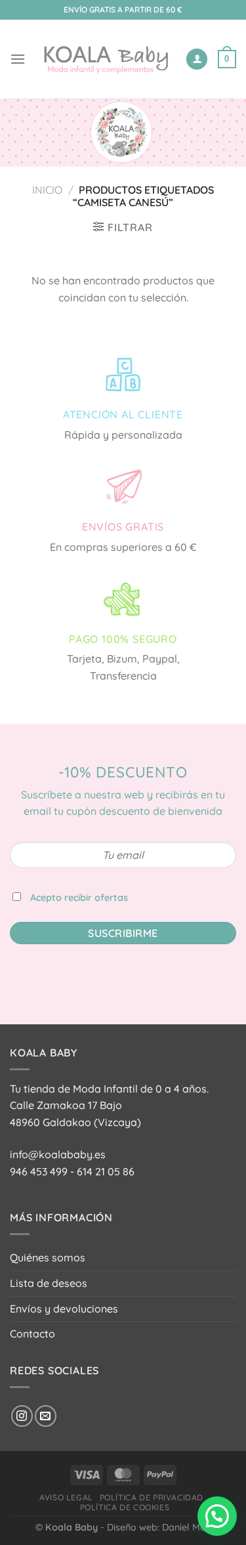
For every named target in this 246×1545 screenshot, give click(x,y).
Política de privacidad (151, 1497)
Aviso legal (66, 1497)
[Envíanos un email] (45, 1416)
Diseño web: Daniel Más (159, 1527)
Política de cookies (125, 1507)
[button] (217, 1516)
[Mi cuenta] (196, 59)
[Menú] (18, 59)
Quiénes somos (47, 1257)
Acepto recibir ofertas (79, 897)
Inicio (47, 189)
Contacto (32, 1333)
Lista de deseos (48, 1283)
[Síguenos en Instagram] (22, 1416)
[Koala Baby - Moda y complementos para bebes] (105, 59)
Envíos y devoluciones (64, 1308)
